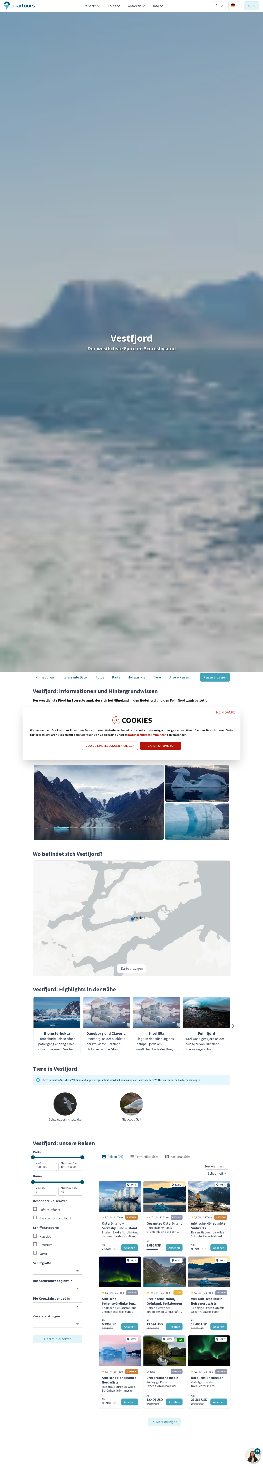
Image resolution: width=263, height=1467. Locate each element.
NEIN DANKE (225, 712)
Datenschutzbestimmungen (147, 735)
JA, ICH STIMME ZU (160, 745)
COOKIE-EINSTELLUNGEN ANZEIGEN (110, 745)
